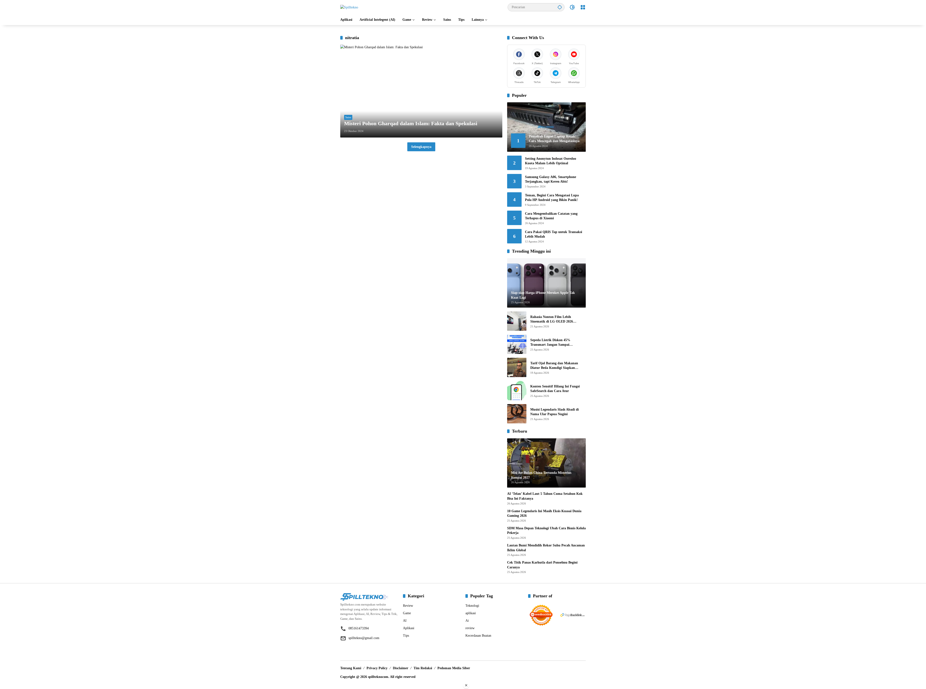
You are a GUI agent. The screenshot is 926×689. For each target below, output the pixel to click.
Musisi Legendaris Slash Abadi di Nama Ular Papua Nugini (554, 412)
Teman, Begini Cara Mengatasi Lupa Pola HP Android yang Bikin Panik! (552, 197)
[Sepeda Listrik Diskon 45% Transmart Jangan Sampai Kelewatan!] (516, 344)
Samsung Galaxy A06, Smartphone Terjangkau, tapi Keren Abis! (550, 179)
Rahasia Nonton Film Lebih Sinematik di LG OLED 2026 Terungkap (551, 319)
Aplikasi (408, 628)
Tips (406, 635)
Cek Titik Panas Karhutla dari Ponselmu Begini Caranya (542, 565)
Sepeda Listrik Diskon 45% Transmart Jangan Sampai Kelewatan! (550, 342)
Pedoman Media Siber (453, 668)
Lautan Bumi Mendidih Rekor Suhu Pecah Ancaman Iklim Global (546, 548)
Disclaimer (400, 668)
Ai (467, 620)
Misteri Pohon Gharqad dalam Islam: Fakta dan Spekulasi (410, 123)
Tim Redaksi (423, 668)
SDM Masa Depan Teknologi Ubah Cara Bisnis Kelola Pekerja (546, 530)
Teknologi (472, 605)
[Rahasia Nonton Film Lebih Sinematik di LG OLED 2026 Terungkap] (516, 321)
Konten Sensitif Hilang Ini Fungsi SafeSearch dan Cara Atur (555, 389)
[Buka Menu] (583, 7)
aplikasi (470, 613)
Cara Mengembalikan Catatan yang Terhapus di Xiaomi (551, 216)
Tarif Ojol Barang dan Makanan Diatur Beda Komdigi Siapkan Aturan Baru (554, 365)
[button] (560, 7)
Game (407, 613)
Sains (348, 117)
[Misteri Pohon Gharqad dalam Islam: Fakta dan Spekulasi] (421, 91)
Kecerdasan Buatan (478, 635)
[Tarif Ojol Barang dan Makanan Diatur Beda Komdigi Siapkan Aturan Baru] (516, 367)
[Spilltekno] (349, 7)
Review (408, 605)
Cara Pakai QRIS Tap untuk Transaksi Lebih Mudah (553, 234)
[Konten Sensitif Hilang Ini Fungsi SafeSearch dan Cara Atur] (516, 390)
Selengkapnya (421, 147)
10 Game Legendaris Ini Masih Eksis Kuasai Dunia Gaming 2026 (544, 513)
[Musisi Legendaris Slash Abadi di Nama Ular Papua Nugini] (516, 413)
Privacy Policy (377, 668)
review (470, 628)
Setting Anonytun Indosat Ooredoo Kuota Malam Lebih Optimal (550, 161)
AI (405, 620)
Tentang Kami (350, 668)
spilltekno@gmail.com (363, 638)
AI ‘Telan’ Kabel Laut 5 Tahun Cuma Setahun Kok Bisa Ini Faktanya (545, 496)
